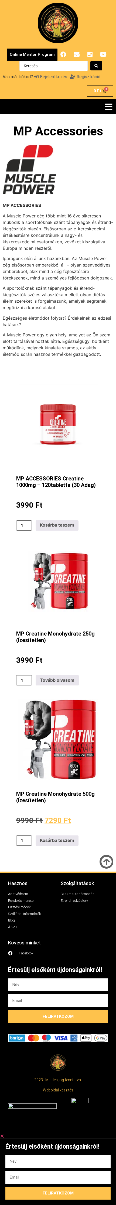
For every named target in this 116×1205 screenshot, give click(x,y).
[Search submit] (96, 65)
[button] (108, 106)
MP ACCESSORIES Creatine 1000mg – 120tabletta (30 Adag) (56, 481)
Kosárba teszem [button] (57, 525)
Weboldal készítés (58, 1090)
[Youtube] (103, 54)
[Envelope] (77, 54)
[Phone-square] (90, 54)
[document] (58, 1169)
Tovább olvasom (57, 680)
